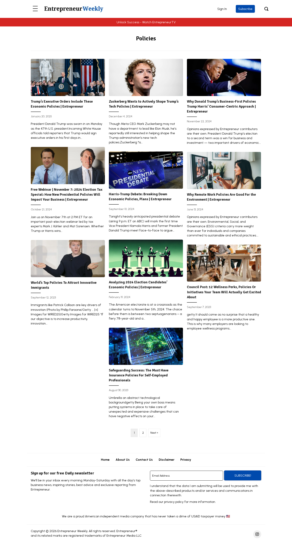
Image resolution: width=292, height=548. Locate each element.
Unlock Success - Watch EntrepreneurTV (146, 22)
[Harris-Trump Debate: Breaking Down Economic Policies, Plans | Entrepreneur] (146, 194)
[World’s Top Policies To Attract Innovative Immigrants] (68, 284)
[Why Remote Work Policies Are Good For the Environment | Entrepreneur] (224, 196)
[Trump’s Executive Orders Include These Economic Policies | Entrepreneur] (68, 101)
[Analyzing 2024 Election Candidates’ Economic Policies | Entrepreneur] (146, 282)
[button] (35, 9)
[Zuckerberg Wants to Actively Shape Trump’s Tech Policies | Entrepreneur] (146, 103)
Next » (154, 432)
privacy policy (174, 502)
